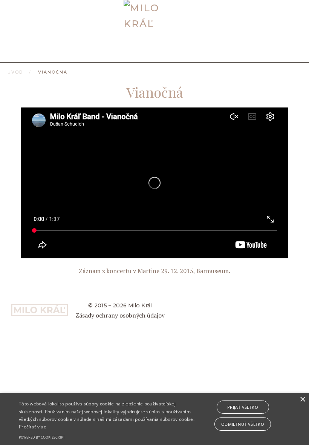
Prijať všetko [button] (242, 407)
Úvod (15, 72)
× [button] (302, 399)
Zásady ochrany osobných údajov (120, 315)
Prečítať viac (32, 427)
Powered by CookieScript (42, 437)
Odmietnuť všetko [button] (242, 424)
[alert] (154, 419)
